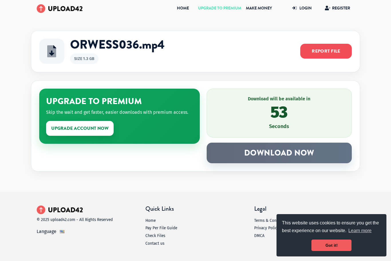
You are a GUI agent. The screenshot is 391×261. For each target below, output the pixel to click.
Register (341, 8)
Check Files (155, 235)
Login (305, 8)
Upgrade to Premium (219, 8)
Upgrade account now (79, 128)
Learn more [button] (360, 230)
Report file (326, 51)
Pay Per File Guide (161, 228)
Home (184, 8)
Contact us (154, 243)
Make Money (259, 8)
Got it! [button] (331, 245)
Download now (279, 153)
